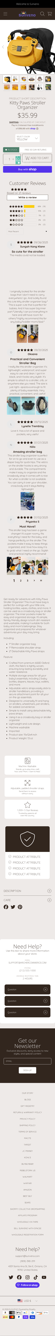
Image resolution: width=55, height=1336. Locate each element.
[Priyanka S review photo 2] (28, 566)
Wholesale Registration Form (28, 1234)
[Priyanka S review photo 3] (43, 566)
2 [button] (21, 580)
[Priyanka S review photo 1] (14, 566)
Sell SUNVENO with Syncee (27, 1228)
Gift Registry (27, 1106)
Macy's (27, 1138)
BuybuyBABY (28, 1164)
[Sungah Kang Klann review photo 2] (33, 334)
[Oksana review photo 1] (14, 406)
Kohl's (27, 1157)
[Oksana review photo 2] (28, 406)
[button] (5, 14)
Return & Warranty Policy (27, 1112)
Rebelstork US (27, 1170)
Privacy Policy (27, 1119)
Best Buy (27, 1196)
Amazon (27, 1190)
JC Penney (27, 1151)
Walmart (27, 1177)
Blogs (27, 1099)
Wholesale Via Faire (27, 1222)
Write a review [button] (27, 197)
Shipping (13, 122)
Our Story (27, 1093)
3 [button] (27, 580)
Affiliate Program (27, 1215)
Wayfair (27, 1183)
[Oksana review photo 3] (43, 406)
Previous (3, 47)
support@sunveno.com (27, 1256)
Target (27, 1144)
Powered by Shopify (27, 1309)
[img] (25, 242)
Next (52, 47)
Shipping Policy (27, 1125)
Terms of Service (27, 1131)
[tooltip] (18, 162)
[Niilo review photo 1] (27, 501)
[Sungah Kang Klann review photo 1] (22, 334)
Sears (27, 1202)
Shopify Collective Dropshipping (27, 1209)
